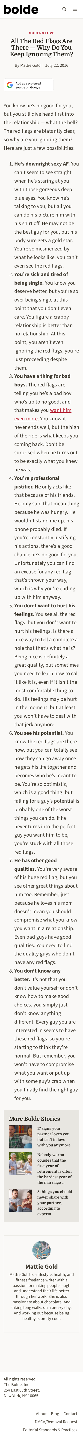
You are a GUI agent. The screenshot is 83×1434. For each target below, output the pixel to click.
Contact (70, 1414)
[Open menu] (75, 9)
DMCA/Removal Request (56, 1422)
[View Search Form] (64, 9)
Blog (55, 1414)
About (41, 1414)
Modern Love (41, 33)
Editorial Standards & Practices (50, 1430)
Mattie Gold (30, 65)
